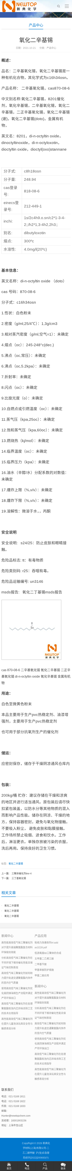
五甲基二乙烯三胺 (44, 958)
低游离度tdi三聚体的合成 (48, 953)
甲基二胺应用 (42, 975)
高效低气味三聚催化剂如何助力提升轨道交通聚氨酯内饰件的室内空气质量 (17, 978)
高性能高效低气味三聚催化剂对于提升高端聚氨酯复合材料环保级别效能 (17, 947)
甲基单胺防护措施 (44, 970)
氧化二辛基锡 (16, 863)
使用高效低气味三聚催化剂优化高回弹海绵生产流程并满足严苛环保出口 (17, 993)
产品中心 (36, 25)
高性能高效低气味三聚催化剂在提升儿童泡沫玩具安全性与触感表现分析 (17, 1024)
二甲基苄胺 (41, 964)
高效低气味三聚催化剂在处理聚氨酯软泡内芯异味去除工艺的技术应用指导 (17, 1008)
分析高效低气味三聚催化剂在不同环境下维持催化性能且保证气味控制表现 (17, 963)
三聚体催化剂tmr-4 (22, 873)
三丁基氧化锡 (19, 878)
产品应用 (41, 935)
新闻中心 (7, 935)
